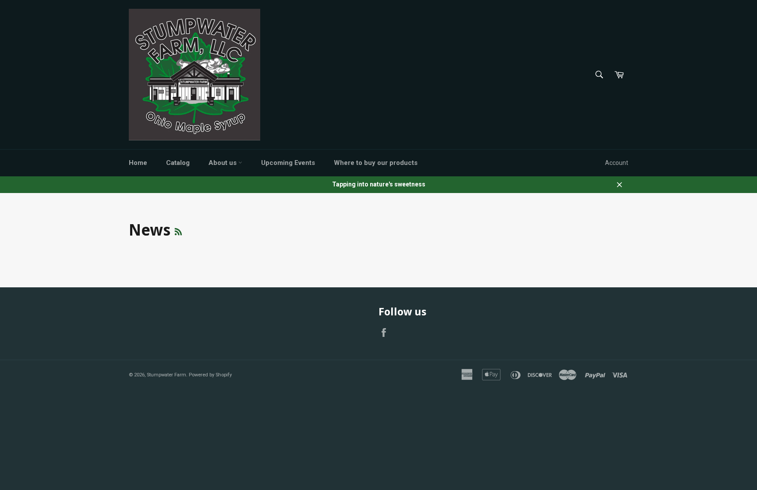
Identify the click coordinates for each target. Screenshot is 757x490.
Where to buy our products (375, 163)
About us (223, 163)
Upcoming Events (288, 163)
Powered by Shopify (210, 375)
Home (138, 163)
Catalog (178, 163)
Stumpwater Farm (166, 375)
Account (616, 162)
